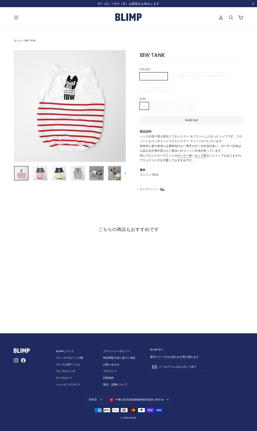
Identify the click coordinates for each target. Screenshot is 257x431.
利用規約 (108, 378)
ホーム (17, 40)
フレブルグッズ (65, 371)
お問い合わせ (111, 364)
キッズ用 (200, 155)
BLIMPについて (65, 351)
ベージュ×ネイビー (155, 87)
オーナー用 (184, 155)
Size (143, 99)
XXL (192, 106)
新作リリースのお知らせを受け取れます (174, 357)
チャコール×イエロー (212, 76)
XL (181, 106)
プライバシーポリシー (116, 351)
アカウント (110, 371)
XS (144, 106)
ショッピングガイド (68, 384)
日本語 (93, 399)
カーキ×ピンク (181, 76)
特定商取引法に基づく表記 (119, 358)
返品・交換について (115, 384)
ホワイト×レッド (154, 76)
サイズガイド (64, 378)
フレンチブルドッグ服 (69, 358)
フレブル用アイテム (68, 364)
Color (145, 69)
